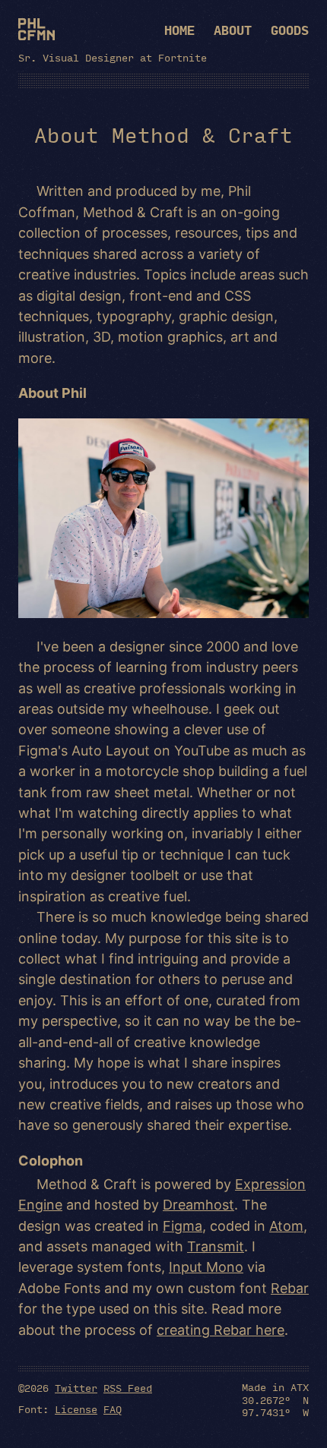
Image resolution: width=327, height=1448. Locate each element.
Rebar (290, 1288)
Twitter (76, 1387)
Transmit (215, 1246)
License (76, 1408)
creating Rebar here (220, 1330)
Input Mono (206, 1267)
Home (179, 30)
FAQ (112, 1408)
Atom (286, 1226)
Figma (182, 1226)
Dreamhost (198, 1205)
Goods (290, 30)
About (233, 30)
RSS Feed (127, 1387)
